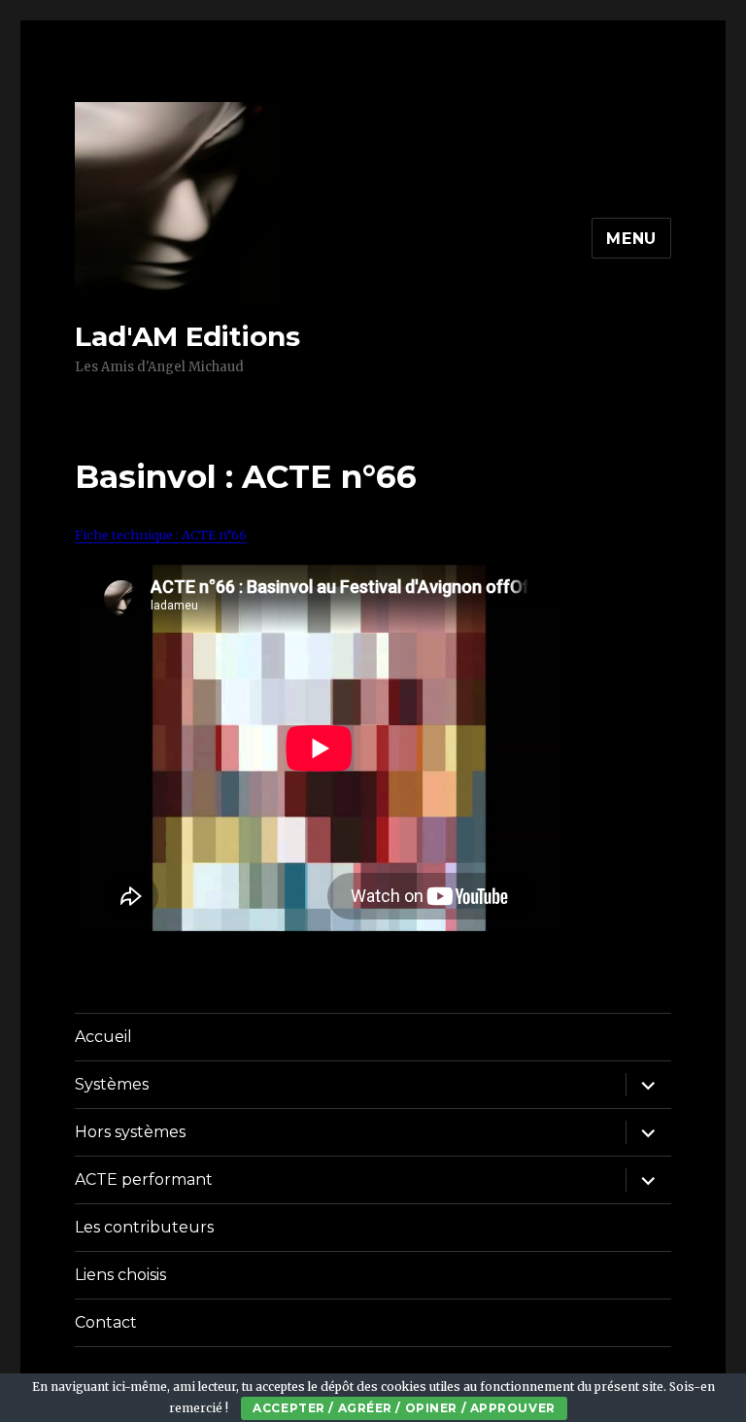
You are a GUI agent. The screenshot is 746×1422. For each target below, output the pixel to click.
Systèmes (112, 1084)
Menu (631, 238)
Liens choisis (120, 1275)
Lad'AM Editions (187, 336)
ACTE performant (144, 1179)
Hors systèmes (130, 1132)
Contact (106, 1322)
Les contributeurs (144, 1227)
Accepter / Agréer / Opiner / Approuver (404, 1408)
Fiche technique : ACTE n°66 (161, 534)
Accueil (103, 1036)
